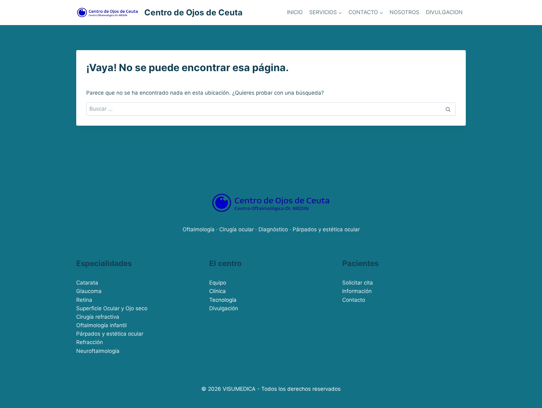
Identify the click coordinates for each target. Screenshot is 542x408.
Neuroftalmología (98, 351)
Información (357, 291)
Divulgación (223, 308)
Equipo (217, 283)
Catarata (87, 283)
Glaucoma (89, 291)
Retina (84, 300)
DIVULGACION (444, 12)
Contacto (353, 300)
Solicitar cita (357, 283)
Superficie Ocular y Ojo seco (111, 308)
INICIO (295, 12)
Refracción (89, 342)
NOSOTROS (404, 12)
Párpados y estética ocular (109, 334)
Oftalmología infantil (101, 325)
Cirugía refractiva (97, 317)
